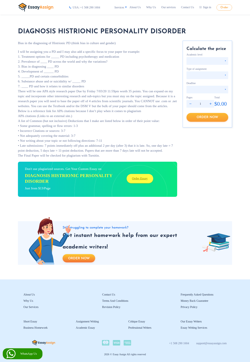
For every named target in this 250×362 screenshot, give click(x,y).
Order (224, 7)
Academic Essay (85, 327)
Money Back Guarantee (194, 300)
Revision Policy (111, 307)
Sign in (207, 7)
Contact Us (187, 7)
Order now (207, 117)
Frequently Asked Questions (197, 294)
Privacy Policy (189, 307)
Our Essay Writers (191, 321)
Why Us (151, 7)
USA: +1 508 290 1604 (86, 7)
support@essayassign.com (211, 343)
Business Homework (35, 327)
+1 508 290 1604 (179, 343)
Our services (168, 7)
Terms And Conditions (115, 300)
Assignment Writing (87, 321)
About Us (135, 7)
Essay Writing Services (194, 327)
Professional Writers (139, 327)
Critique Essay (136, 321)
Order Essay (140, 178)
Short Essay (30, 321)
